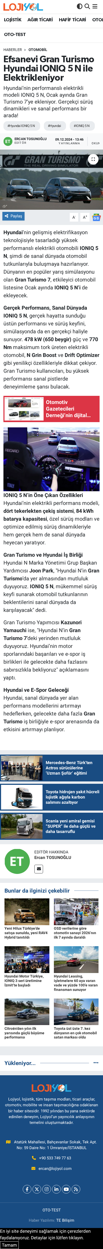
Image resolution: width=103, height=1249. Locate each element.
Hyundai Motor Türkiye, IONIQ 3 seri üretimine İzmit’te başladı (24, 980)
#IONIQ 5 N (81, 126)
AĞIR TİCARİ (40, 20)
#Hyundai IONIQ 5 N (21, 126)
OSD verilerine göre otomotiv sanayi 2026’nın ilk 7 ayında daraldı (75, 932)
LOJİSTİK (12, 20)
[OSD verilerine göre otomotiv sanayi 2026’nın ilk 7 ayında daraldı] (76, 911)
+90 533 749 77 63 (55, 1158)
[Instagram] (46, 1189)
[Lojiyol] (23, 6)
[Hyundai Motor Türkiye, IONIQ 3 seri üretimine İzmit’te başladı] (26, 959)
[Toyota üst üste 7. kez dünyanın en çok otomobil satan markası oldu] (76, 1011)
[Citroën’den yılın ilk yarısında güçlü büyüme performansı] (26, 1011)
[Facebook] (27, 1189)
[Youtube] (66, 1189)
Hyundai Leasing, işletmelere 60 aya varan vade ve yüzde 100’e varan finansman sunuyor (76, 982)
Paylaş (16, 216)
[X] (36, 1189)
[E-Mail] (38, 869)
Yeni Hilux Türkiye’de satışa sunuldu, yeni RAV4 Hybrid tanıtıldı (26, 932)
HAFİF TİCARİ (72, 20)
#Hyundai (54, 126)
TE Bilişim (65, 1220)
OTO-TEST (15, 34)
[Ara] (87, 6)
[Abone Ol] (96, 216)
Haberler (12, 50)
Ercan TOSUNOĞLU (52, 857)
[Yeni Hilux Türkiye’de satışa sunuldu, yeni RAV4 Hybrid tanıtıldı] (26, 911)
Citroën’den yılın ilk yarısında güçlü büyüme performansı (24, 1033)
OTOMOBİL (38, 50)
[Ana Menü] (94, 6)
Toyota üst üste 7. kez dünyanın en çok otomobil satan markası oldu (75, 1033)
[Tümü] (96, 1063)
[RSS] (76, 1189)
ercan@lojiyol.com (55, 1168)
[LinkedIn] (56, 1189)
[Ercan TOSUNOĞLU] (17, 860)
